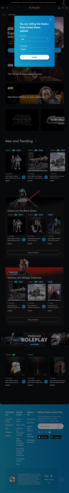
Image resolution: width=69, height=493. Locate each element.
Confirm (34, 57)
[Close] (50, 19)
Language (23, 46)
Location (23, 36)
